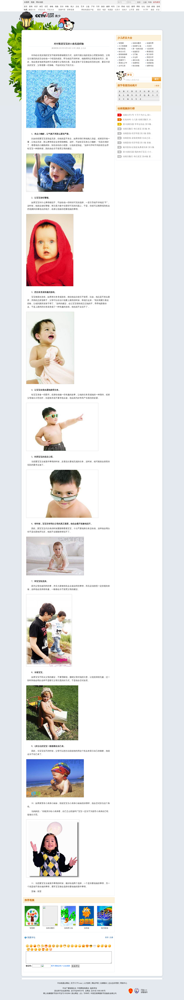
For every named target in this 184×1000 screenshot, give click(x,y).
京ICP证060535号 (77, 991)
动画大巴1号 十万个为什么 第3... (137, 115)
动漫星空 (136, 52)
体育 (41, 6)
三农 (118, 6)
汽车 (98, 6)
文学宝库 (122, 66)
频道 (152, 10)
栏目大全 (41, 10)
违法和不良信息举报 (62, 991)
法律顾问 (103, 983)
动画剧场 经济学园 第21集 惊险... (138, 133)
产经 (93, 6)
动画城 (86, 928)
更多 (157, 86)
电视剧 (110, 10)
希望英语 (150, 52)
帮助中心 (123, 983)
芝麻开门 (122, 60)
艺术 (82, 6)
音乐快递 (122, 57)
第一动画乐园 (138, 49)
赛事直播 (70, 10)
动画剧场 (150, 63)
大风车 (149, 46)
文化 (77, 6)
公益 (87, 6)
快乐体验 (136, 66)
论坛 (143, 6)
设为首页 (156, 2)
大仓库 (135, 57)
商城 (123, 6)
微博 (133, 6)
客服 (150, 2)
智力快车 (150, 54)
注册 (145, 2)
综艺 (46, 6)
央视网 (26, 2)
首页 (25, 6)
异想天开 (150, 57)
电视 (25, 10)
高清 (99, 10)
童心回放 (150, 60)
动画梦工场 (137, 46)
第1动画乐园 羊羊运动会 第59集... (138, 124)
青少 (72, 6)
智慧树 (121, 43)
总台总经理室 (113, 983)
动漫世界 (150, 43)
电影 (104, 10)
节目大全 (50, 10)
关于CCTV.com (76, 983)
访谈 (148, 6)
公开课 (131, 10)
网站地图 (39, 2)
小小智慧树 (123, 46)
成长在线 (136, 60)
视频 (32, 2)
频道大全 (32, 10)
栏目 (158, 10)
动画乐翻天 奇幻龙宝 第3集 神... (137, 129)
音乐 (62, 6)
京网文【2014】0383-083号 (95, 991)
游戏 (158, 6)
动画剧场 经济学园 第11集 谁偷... (138, 143)
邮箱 (153, 6)
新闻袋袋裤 (123, 54)
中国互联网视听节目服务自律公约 (103, 993)
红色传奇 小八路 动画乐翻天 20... (138, 120)
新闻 (30, 6)
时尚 (113, 6)
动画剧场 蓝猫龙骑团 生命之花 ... (138, 138)
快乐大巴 (122, 52)
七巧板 (135, 54)
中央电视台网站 (63, 983)
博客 (138, 6)
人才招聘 (86, 983)
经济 (36, 6)
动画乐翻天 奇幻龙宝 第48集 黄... (138, 156)
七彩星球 (150, 49)
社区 (128, 6)
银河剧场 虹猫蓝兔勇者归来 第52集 (138, 147)
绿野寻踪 (150, 66)
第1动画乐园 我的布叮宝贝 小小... (138, 152)
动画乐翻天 (137, 43)
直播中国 (61, 10)
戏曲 (56, 6)
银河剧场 (122, 49)
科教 (67, 6)
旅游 (103, 6)
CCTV (145, 10)
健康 (108, 6)
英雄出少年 (123, 63)
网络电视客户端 (87, 10)
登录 (139, 2)
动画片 (124, 10)
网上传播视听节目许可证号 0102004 (56, 993)
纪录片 (117, 10)
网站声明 (95, 983)
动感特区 (136, 63)
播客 (137, 10)
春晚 (51, 6)
